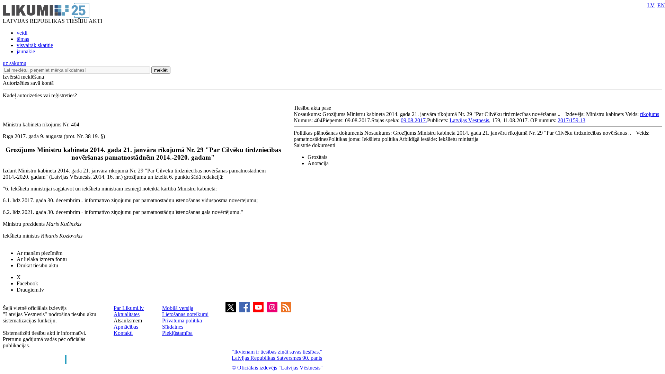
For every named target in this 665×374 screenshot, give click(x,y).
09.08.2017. (414, 120)
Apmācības (126, 327)
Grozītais (317, 157)
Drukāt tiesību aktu (37, 265)
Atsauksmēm (128, 320)
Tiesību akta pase (313, 108)
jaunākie (26, 51)
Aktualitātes (127, 314)
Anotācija (318, 163)
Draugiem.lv (30, 290)
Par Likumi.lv (129, 308)
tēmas (23, 39)
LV (651, 5)
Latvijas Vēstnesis (469, 120)
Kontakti (123, 333)
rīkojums (649, 114)
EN (661, 5)
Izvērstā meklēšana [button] (23, 77)
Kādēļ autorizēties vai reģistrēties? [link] (40, 95)
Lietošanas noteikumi (185, 314)
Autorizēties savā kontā (28, 83)
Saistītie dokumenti (314, 145)
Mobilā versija (177, 308)
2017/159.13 (571, 120)
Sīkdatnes (172, 327)
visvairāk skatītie (35, 45)
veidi (22, 33)
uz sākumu (14, 63)
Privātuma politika (182, 320)
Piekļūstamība (177, 333)
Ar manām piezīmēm (39, 253)
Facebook (27, 283)
